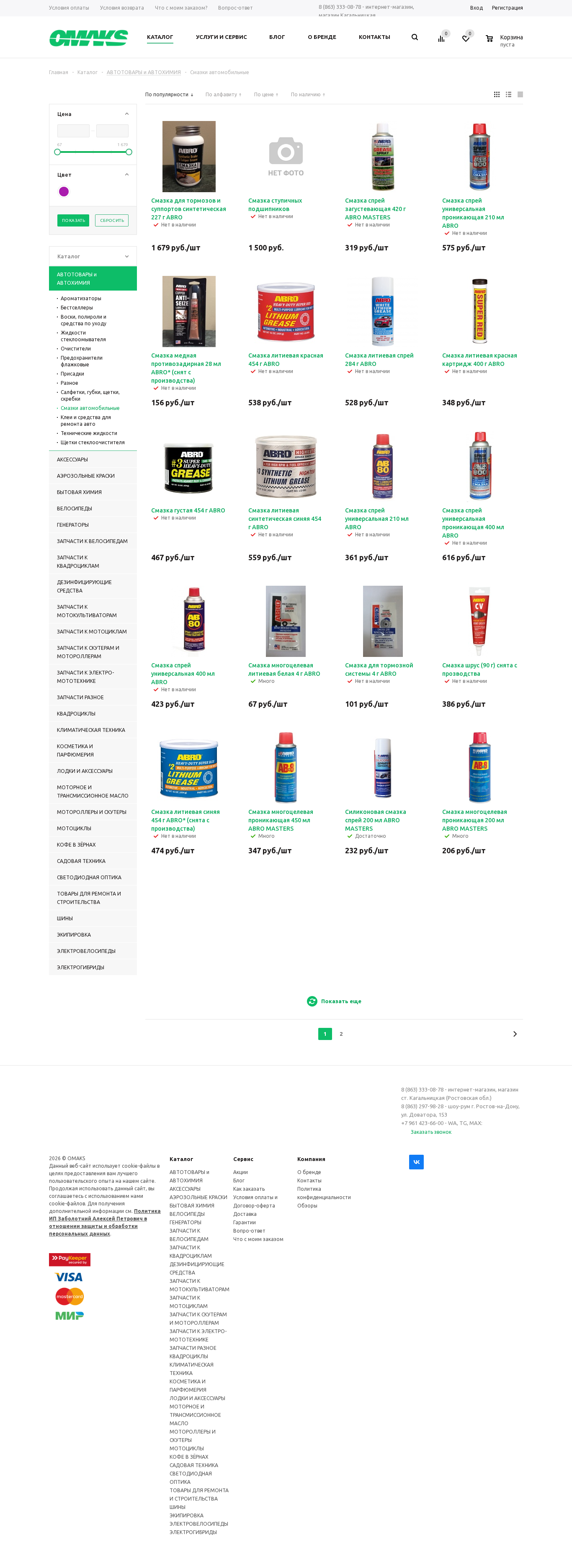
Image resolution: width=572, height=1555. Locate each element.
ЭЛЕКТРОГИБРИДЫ (193, 1532)
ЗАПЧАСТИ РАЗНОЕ (193, 1348)
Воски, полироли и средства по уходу (83, 320)
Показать (73, 220)
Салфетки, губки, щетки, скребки (90, 395)
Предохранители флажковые (82, 361)
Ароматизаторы (81, 298)
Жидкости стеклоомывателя (83, 336)
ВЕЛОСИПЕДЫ (187, 1214)
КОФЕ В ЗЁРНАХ (189, 1457)
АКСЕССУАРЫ (185, 1189)
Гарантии (244, 1222)
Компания (311, 1159)
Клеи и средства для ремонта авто (86, 420)
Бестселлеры (77, 307)
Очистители (76, 348)
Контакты (309, 1180)
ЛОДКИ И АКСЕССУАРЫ (197, 1398)
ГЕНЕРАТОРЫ (185, 1222)
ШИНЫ (178, 1507)
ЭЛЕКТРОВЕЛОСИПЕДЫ (199, 1524)
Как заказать (249, 1189)
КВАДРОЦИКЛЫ (189, 1356)
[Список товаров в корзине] (505, 43)
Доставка (245, 1214)
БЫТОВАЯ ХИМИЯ (192, 1205)
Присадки (72, 373)
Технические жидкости (89, 433)
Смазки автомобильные (90, 408)
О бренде (309, 1172)
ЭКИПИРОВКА (187, 1515)
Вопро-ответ (249, 1230)
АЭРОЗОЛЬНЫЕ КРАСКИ (198, 1197)
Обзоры (307, 1205)
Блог (239, 1180)
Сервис (243, 1159)
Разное (69, 383)
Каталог (181, 1159)
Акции (240, 1172)
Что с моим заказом (258, 1239)
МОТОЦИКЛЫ (187, 1448)
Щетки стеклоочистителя (93, 442)
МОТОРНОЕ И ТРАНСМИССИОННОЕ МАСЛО (195, 1415)
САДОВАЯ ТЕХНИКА (194, 1465)
